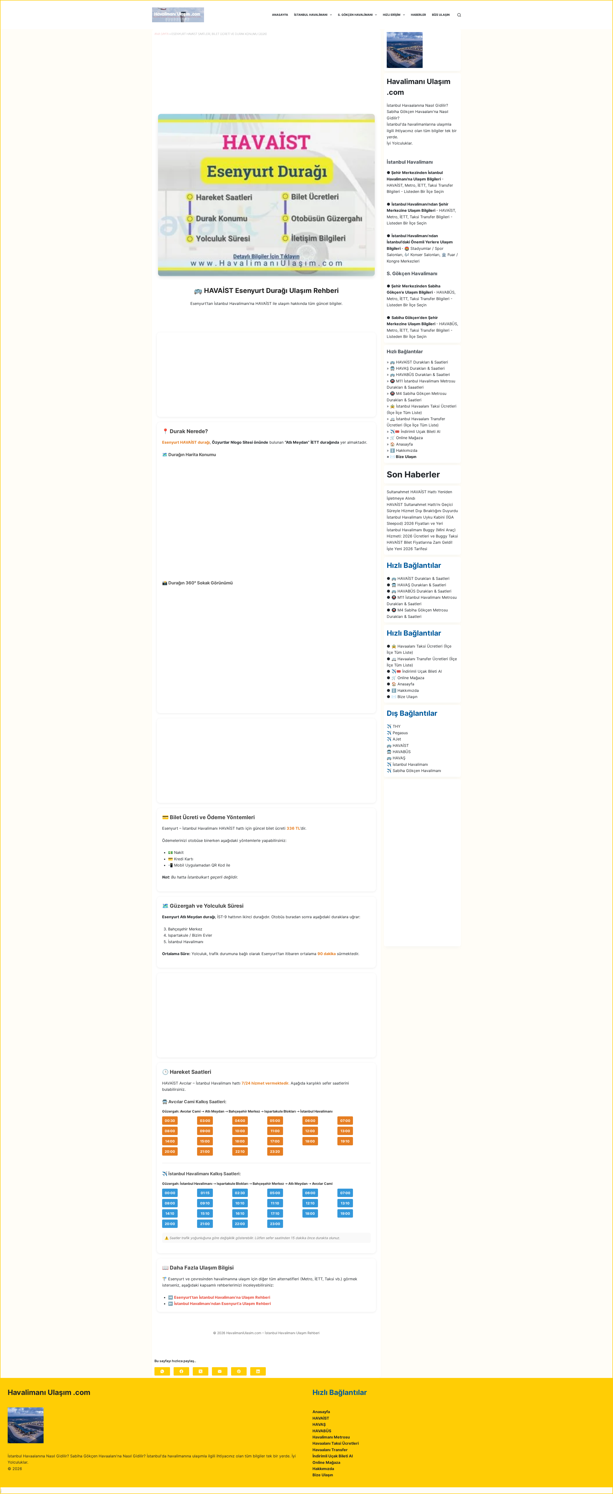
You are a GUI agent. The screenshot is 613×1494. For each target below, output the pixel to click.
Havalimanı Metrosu (331, 1437)
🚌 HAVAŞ (396, 757)
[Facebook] (181, 1371)
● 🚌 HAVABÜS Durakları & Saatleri (419, 591)
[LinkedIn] (258, 1371)
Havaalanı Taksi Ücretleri (335, 1443)
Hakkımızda (323, 1468)
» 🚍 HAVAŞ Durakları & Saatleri (416, 368)
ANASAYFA (280, 15)
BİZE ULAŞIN (441, 15)
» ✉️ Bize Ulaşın (401, 456)
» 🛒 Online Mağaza (405, 437)
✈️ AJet (394, 739)
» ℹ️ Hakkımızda (402, 450)
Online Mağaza (326, 1462)
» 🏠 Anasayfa (400, 444)
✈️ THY (394, 726)
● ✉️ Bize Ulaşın (402, 696)
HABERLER (418, 15)
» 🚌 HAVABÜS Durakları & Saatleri (418, 374)
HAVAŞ (319, 1424)
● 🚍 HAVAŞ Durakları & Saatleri (416, 584)
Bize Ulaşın (322, 1474)
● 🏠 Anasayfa (400, 684)
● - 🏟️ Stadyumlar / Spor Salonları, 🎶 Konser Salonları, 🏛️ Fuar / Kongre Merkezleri (422, 248)
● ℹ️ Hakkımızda (403, 690)
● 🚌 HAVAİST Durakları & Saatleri (418, 578)
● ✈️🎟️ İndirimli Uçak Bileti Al (414, 671)
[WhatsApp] (162, 1371)
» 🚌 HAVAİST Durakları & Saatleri (417, 362)
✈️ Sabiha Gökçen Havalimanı (414, 770)
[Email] (219, 1371)
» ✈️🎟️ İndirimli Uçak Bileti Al (413, 431)
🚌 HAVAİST (398, 745)
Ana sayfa (161, 34)
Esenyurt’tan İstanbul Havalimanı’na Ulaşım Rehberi (222, 1297)
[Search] (459, 15)
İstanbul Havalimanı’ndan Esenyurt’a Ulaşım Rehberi (222, 1303)
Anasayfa (321, 1411)
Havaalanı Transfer (330, 1449)
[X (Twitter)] (200, 1371)
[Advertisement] (266, 377)
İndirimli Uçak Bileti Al (332, 1456)
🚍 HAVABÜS (399, 751)
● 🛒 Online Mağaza (405, 677)
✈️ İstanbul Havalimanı (407, 764)
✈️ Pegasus (397, 732)
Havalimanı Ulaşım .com (49, 1392)
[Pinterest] (239, 1371)
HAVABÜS (321, 1430)
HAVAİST (320, 1418)
